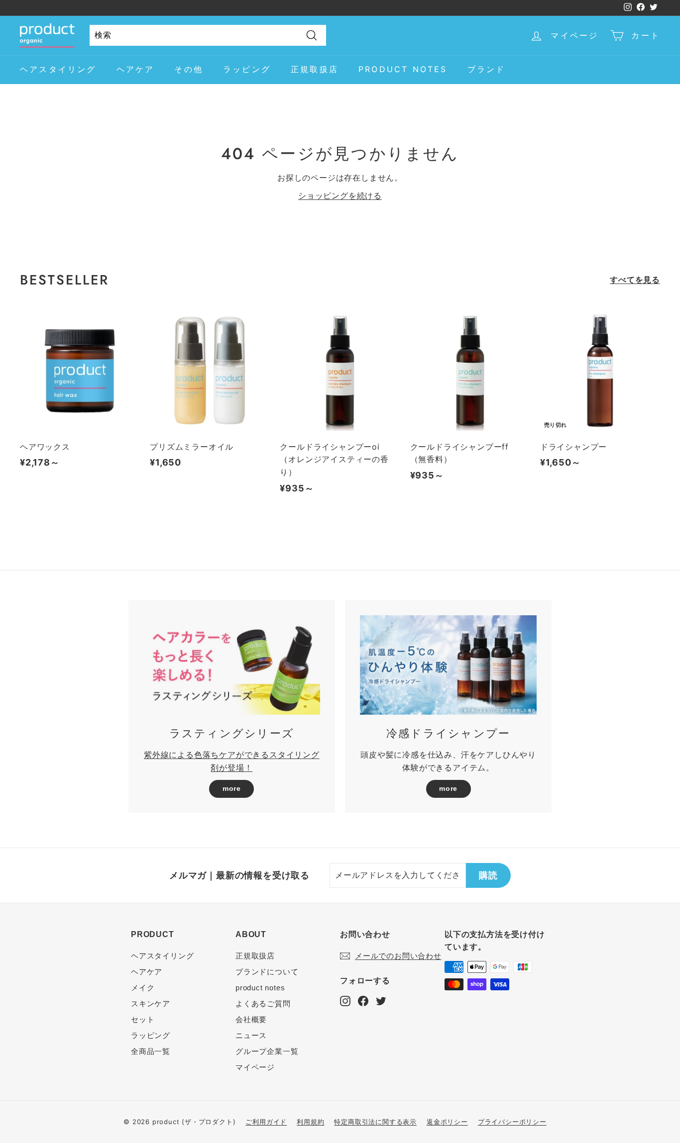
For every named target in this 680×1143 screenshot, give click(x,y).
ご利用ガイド (266, 1122)
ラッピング (247, 69)
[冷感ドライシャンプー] (448, 665)
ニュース (251, 1035)
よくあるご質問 (263, 1003)
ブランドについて (266, 971)
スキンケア (150, 1003)
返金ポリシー (447, 1122)
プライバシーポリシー (512, 1122)
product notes (403, 69)
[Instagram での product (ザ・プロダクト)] (345, 1001)
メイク (142, 987)
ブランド (486, 69)
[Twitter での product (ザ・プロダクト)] (381, 1001)
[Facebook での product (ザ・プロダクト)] (363, 1001)
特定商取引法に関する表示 (375, 1122)
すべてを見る (635, 280)
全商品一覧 (150, 1051)
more (232, 788)
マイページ (255, 1067)
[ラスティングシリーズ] (231, 665)
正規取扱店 (315, 69)
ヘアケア (135, 69)
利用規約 (310, 1122)
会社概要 (251, 1019)
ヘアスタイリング (58, 69)
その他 (188, 69)
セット (142, 1019)
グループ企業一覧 (266, 1051)
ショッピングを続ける (340, 195)
